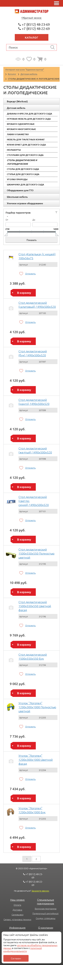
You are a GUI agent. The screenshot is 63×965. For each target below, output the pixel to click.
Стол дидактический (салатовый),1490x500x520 (37, 304)
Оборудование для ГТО (20, 190)
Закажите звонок (40, 890)
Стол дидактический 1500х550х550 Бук (32, 656)
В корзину (24, 293)
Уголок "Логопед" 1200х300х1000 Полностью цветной (37, 707)
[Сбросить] (56, 212)
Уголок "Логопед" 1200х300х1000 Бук (32, 810)
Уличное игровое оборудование (25, 203)
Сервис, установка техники (17, 919)
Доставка (17, 909)
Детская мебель (16, 107)
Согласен (16, 958)
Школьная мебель (17, 196)
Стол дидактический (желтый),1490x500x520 (35, 450)
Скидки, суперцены (45, 918)
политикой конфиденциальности (22, 949)
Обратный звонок (31, 17)
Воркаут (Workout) (17, 101)
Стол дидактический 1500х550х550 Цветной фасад (34, 606)
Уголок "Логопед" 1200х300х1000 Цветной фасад (35, 759)
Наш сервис (17, 899)
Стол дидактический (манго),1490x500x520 (33, 402)
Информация (17, 927)
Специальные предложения (45, 901)
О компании (45, 927)
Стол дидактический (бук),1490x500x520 (32, 353)
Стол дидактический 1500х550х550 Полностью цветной (36, 553)
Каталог (31, 37)
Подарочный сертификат (45, 913)
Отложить (30, 273)
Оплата (17, 904)
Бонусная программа (45, 908)
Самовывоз (17, 914)
